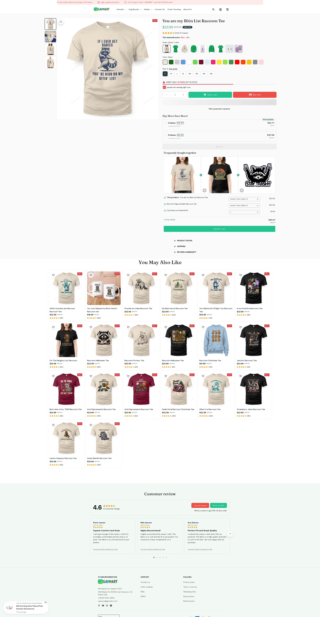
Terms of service (190, 587)
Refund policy (189, 601)
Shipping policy (189, 592)
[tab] (154, 557)
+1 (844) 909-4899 (106, 598)
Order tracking (146, 587)
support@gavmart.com (107, 601)
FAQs (143, 592)
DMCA (143, 596)
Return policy (188, 596)
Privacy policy (189, 582)
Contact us (145, 582)
